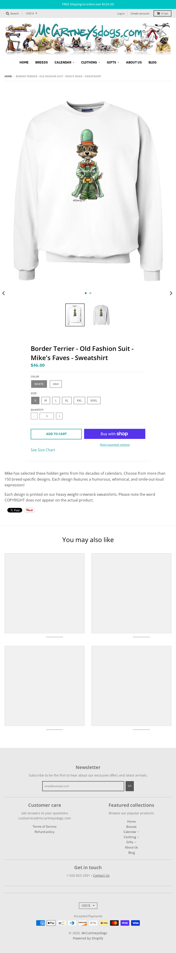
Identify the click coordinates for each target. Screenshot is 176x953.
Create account (140, 13)
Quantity (37, 409)
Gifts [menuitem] (111, 62)
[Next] (171, 293)
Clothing (130, 837)
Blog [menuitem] (152, 62)
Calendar (130, 832)
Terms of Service (45, 826)
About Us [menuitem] (134, 62)
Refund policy (45, 832)
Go (130, 786)
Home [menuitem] (24, 62)
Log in (121, 13)
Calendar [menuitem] (63, 62)
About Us (131, 847)
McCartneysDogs (94, 933)
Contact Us (101, 875)
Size (34, 393)
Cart (164, 13)
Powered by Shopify (88, 938)
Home (8, 76)
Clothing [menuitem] (89, 62)
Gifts (129, 842)
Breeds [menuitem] (41, 62)
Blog (131, 853)
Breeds (131, 827)
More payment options (115, 445)
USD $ (30, 13)
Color (35, 376)
